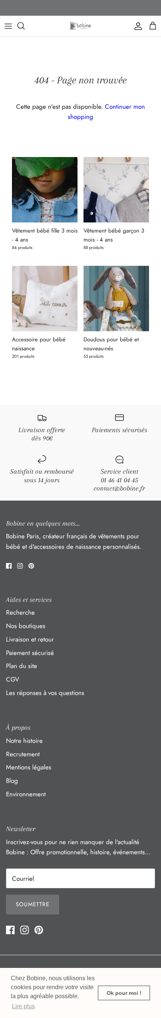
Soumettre (32, 904)
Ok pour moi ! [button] (124, 993)
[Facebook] (9, 566)
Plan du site (21, 665)
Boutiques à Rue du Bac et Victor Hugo (80, 8)
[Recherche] (24, 26)
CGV (12, 679)
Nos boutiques (25, 625)
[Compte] (136, 26)
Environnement (26, 794)
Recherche (20, 612)
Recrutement (23, 754)
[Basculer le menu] (8, 26)
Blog (12, 780)
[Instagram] (20, 566)
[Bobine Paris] (80, 26)
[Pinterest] (31, 566)
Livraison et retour (30, 639)
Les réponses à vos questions (45, 692)
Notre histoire (24, 740)
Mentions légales (28, 767)
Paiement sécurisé (30, 652)
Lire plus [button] (23, 1006)
